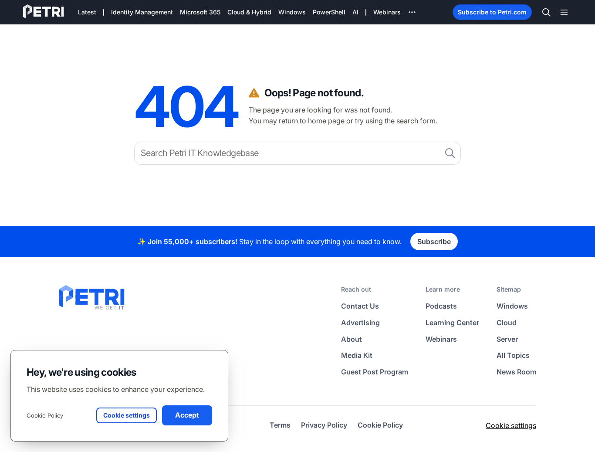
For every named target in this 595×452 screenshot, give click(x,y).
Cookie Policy (45, 415)
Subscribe (434, 241)
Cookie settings (511, 425)
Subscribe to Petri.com (492, 12)
